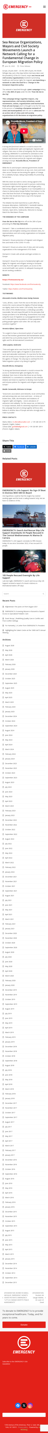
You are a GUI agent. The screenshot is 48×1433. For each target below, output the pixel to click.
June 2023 (8, 792)
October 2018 (10, 1056)
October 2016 (10, 1169)
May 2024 (8, 740)
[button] (44, 7)
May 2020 (8, 966)
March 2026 (9, 660)
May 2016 (8, 1188)
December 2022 (11, 820)
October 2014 (10, 1273)
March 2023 (9, 806)
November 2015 (11, 1216)
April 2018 (8, 1084)
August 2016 (9, 1179)
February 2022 (10, 867)
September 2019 (11, 1004)
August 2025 (9, 688)
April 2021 (8, 914)
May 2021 (8, 910)
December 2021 (11, 877)
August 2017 (9, 1122)
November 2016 (11, 1164)
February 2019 (10, 1037)
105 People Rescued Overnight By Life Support (21, 576)
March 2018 (9, 1089)
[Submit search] (43, 594)
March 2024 (9, 749)
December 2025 (11, 674)
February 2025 (10, 707)
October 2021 (10, 886)
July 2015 (8, 1235)
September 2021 (11, 891)
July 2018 (8, 1070)
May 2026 (8, 650)
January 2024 (10, 759)
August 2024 (9, 730)
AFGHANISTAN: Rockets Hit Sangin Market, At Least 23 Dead (38, 1297)
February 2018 (10, 1094)
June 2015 (8, 1240)
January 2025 (10, 711)
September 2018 (11, 1061)
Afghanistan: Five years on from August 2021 (21, 607)
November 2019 (11, 995)
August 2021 (9, 895)
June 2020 (8, 962)
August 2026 (9, 645)
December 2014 (11, 1263)
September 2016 (11, 1174)
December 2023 (11, 763)
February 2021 (10, 924)
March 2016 (9, 1197)
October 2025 (10, 678)
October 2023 (10, 773)
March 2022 (9, 862)
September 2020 (11, 947)
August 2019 (9, 1009)
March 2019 (9, 1032)
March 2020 (9, 976)
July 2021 (8, 900)
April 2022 (8, 858)
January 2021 (10, 929)
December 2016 (11, 1160)
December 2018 (11, 1046)
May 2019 (8, 1023)
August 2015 (9, 1230)
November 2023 (11, 768)
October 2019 (10, 999)
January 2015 (10, 1259)
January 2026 (10, 669)
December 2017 (11, 1103)
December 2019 (11, 990)
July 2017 (8, 1127)
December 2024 (11, 716)
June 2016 (8, 1183)
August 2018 (9, 1065)
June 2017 (8, 1131)
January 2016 (10, 1207)
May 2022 (8, 853)
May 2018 (8, 1079)
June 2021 (8, 905)
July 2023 (8, 787)
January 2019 (10, 1042)
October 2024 (10, 721)
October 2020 (10, 943)
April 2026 (8, 655)
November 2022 (11, 825)
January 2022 (10, 872)
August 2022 (9, 839)
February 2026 (10, 664)
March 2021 (9, 919)
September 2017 (11, 1117)
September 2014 (11, 1278)
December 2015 (11, 1212)
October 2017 (10, 1113)
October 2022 (10, 829)
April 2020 (8, 971)
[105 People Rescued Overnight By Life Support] (24, 561)
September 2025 (11, 683)
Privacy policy (23, 1427)
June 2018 (8, 1075)
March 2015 (9, 1254)
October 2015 (10, 1221)
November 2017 (11, 1108)
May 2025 (8, 693)
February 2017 (10, 1150)
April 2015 (8, 1249)
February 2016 (10, 1202)
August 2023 (9, 782)
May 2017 (8, 1136)
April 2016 (8, 1193)
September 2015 (11, 1226)
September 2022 (11, 834)
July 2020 (8, 957)
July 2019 (8, 1013)
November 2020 (11, 938)
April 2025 (8, 697)
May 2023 (8, 796)
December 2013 (11, 1282)
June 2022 (8, 848)
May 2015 (8, 1245)
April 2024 (8, 745)
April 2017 (8, 1141)
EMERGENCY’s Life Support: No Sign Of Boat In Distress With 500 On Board (24, 491)
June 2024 (8, 735)
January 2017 (10, 1155)
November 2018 (11, 1051)
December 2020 (11, 933)
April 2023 (8, 801)
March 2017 (9, 1146)
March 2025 (9, 702)
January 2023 (10, 815)
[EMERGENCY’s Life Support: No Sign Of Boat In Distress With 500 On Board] (24, 475)
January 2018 (10, 1098)
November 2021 (11, 881)
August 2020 (9, 952)
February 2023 (10, 811)
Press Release (25, 66)
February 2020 (10, 980)
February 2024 (10, 754)
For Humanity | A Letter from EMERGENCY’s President (25, 625)
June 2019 (8, 1018)
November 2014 (11, 1268)
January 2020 (10, 985)
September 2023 (11, 778)
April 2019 (8, 1028)
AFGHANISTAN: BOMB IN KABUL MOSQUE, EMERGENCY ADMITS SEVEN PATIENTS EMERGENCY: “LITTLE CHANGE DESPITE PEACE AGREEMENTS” (15, 1297)
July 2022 (8, 844)
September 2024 (11, 726)
